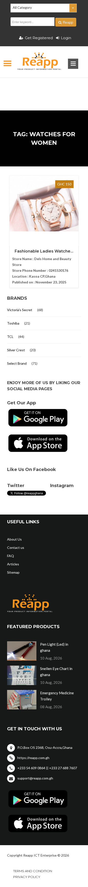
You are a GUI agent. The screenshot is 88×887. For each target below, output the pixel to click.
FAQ (10, 556)
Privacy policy (26, 877)
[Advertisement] (44, 86)
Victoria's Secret (19, 310)
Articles (13, 564)
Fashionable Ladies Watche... (44, 251)
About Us (14, 539)
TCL (10, 337)
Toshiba (13, 323)
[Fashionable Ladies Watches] (44, 203)
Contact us (15, 547)
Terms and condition (32, 871)
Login (66, 38)
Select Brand (17, 363)
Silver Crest (16, 350)
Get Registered (39, 38)
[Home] (35, 62)
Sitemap (13, 572)
